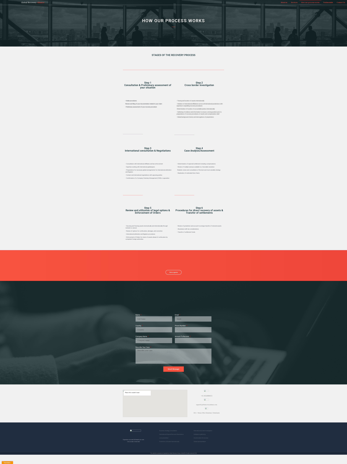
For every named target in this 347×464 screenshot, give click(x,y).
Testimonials (328, 2)
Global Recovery (32, 2)
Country (139, 326)
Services (294, 2)
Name (138, 315)
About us (284, 2)
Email (177, 315)
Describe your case (143, 347)
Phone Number (180, 326)
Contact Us (341, 2)
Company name (141, 336)
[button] (174, 272)
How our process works (310, 2)
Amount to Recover (182, 336)
